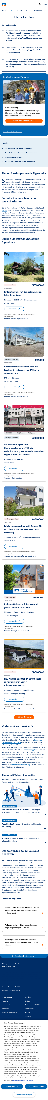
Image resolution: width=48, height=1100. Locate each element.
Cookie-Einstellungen (24, 1095)
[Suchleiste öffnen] (40, 4)
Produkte (5, 1001)
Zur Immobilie (13, 309)
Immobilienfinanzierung (20, 765)
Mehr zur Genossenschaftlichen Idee (13, 987)
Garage (4, 210)
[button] (24, 121)
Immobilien (5, 1008)
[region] (24, 1060)
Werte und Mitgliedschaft (10, 1012)
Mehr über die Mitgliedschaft (11, 991)
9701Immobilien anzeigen (24, 717)
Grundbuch (15, 888)
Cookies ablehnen (11, 1086)
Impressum (29, 1080)
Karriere (27, 1012)
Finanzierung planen (31, 750)
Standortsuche (29, 1008)
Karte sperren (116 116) (32, 1005)
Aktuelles (28, 1016)
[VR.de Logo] (11, 4)
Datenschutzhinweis (18, 1080)
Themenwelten (6, 1005)
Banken (27, 1001)
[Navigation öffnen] (45, 4)
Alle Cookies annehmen (36, 1086)
